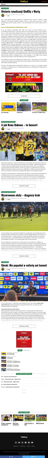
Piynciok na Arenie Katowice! (10, 376)
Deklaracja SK (16, 446)
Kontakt (33, 446)
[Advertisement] (24, 401)
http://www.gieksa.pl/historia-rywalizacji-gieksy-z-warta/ (14, 27)
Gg (1, 384)
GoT (8, 15)
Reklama (28, 446)
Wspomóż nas (22, 446)
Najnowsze (3, 4)
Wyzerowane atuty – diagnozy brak (13, 379)
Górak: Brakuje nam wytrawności (10, 384)
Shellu (9, 129)
